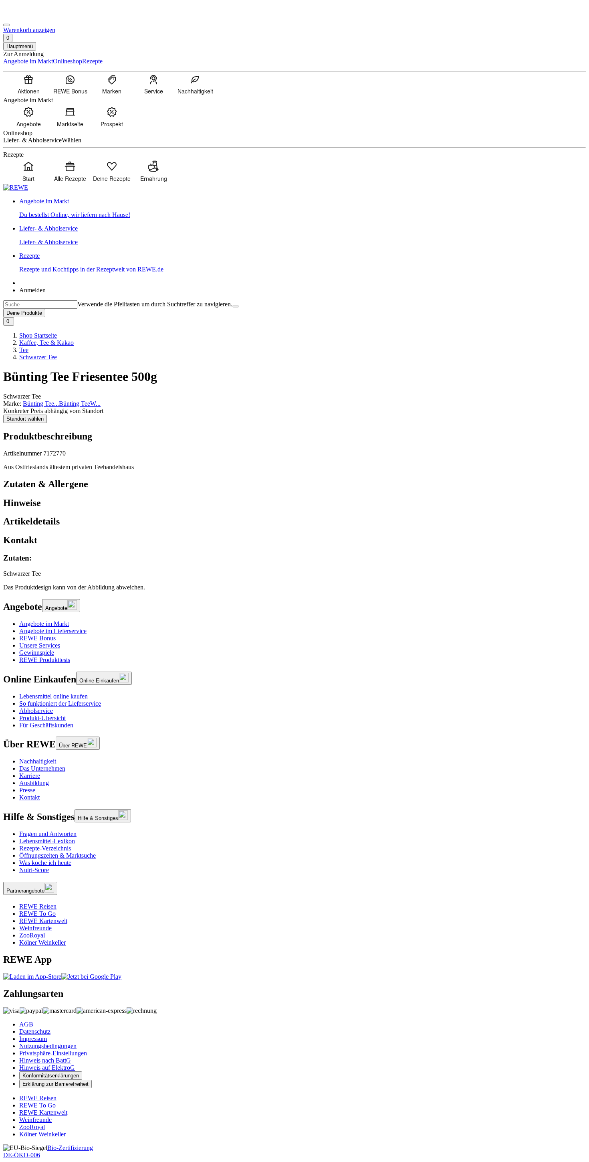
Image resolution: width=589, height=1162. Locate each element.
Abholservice (36, 710)
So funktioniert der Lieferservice (60, 703)
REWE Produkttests (44, 659)
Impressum (33, 1038)
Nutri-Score (34, 869)
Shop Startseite (38, 335)
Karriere (29, 775)
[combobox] (40, 304)
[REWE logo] (15, 187)
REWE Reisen (37, 906)
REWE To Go (37, 913)
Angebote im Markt (44, 623)
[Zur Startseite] (30, 15)
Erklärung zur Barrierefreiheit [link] (55, 1084)
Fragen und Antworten (48, 833)
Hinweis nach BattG (45, 1060)
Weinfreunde (35, 928)
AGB (26, 1024)
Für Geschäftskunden (46, 725)
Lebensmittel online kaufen (53, 696)
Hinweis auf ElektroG (47, 1067)
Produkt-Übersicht (42, 718)
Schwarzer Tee (38, 357)
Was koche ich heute (45, 862)
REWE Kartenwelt (43, 920)
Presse (27, 790)
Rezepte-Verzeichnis (45, 848)
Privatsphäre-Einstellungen (53, 1053)
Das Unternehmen (42, 768)
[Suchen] (235, 306)
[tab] (294, 484)
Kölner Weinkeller (42, 942)
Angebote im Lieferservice (53, 631)
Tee (23, 349)
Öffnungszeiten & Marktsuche (57, 855)
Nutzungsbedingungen (48, 1046)
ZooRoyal (32, 935)
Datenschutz (34, 1031)
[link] (302, 208)
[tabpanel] (294, 565)
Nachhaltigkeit (37, 761)
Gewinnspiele (36, 652)
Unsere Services (39, 645)
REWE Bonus (37, 638)
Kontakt (29, 797)
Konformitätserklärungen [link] (50, 1076)
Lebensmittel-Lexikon (47, 841)
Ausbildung (34, 782)
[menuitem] (28, 84)
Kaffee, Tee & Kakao (46, 342)
